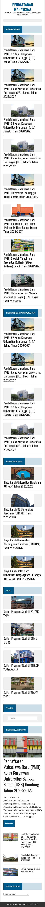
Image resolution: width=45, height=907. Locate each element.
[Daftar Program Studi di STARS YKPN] (22, 688)
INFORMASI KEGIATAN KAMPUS (16, 729)
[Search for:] (22, 718)
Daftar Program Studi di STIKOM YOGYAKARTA (21, 667)
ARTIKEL (8, 590)
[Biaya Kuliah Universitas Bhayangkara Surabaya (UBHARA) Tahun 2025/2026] (22, 535)
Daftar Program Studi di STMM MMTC (20, 640)
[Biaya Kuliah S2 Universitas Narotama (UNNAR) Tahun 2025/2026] (22, 505)
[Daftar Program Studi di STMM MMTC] (22, 634)
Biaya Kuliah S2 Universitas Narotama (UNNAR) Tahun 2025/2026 (18, 513)
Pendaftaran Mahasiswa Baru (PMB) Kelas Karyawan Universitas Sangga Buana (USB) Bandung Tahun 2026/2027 (21, 776)
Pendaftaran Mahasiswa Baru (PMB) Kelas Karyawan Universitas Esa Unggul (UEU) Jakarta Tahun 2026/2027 (22, 160)
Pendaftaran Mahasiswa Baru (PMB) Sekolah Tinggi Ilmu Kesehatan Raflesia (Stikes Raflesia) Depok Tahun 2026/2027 (21, 260)
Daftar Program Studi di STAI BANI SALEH (30, 870)
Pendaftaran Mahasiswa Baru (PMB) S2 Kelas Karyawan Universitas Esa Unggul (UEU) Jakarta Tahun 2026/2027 (19, 125)
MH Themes (34, 904)
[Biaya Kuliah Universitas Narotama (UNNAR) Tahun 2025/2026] (22, 478)
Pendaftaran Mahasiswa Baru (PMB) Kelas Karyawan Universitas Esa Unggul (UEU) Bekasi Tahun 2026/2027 (22, 90)
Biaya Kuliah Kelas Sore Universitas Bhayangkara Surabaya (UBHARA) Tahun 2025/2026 (22, 575)
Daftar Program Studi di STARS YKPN (20, 694)
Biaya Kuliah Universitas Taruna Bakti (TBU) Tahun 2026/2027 (30, 858)
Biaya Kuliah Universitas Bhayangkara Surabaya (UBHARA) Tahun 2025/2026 (21, 544)
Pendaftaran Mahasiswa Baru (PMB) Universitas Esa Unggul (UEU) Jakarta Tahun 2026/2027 (20, 193)
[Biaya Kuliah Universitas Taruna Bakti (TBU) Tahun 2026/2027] (10, 860)
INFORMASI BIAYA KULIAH (14, 461)
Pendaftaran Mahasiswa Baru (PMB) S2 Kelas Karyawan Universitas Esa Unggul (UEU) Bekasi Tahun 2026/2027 (19, 56)
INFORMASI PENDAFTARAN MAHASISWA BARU (20, 312)
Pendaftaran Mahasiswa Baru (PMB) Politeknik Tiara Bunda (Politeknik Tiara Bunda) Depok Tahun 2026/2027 (20, 225)
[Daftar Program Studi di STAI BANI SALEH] (10, 874)
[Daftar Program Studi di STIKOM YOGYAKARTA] (22, 661)
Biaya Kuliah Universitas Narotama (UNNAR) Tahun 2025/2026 (22, 484)
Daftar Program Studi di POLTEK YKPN (21, 613)
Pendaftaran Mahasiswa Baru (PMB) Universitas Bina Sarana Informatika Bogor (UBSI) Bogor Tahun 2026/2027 (20, 295)
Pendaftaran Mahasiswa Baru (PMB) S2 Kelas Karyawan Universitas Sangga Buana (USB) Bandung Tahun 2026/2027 (30, 841)
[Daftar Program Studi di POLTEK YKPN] (22, 607)
